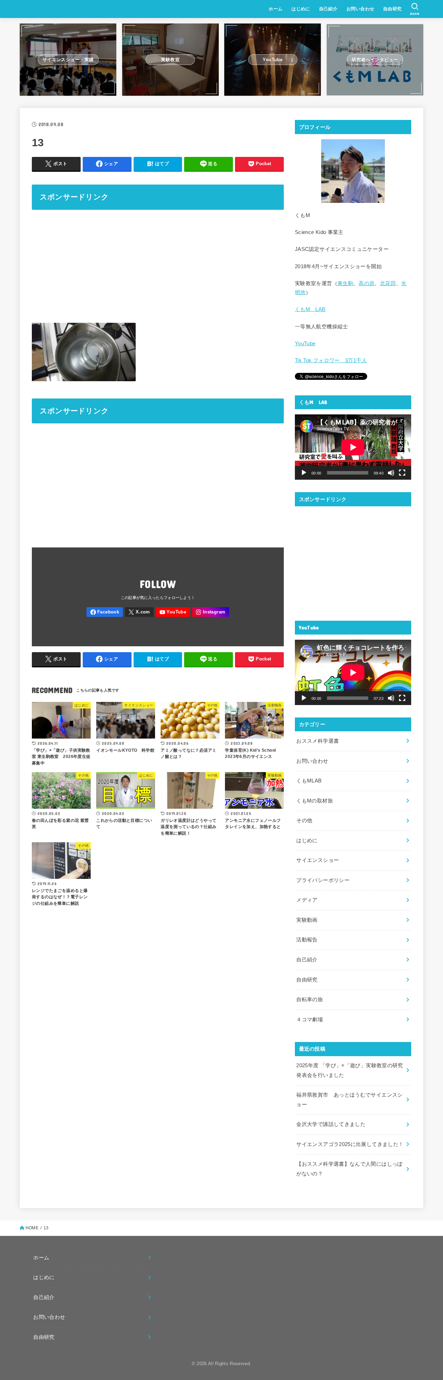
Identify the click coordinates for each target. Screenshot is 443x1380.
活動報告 (306, 939)
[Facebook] (105, 612)
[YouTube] (173, 612)
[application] (353, 447)
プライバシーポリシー (323, 880)
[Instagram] (210, 612)
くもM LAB (310, 309)
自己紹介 (328, 8)
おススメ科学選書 (317, 741)
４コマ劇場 (309, 1019)
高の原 (366, 283)
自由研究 (392, 8)
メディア (306, 900)
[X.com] (139, 612)
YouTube (305, 343)
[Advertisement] (158, 265)
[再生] (303, 472)
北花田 (388, 283)
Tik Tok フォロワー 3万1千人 (331, 360)
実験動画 (306, 920)
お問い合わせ (360, 8)
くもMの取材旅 (314, 801)
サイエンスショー (317, 860)
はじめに (300, 8)
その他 (304, 820)
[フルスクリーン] (402, 472)
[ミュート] (391, 472)
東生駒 (345, 283)
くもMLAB (309, 780)
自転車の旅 (309, 999)
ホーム (275, 8)
